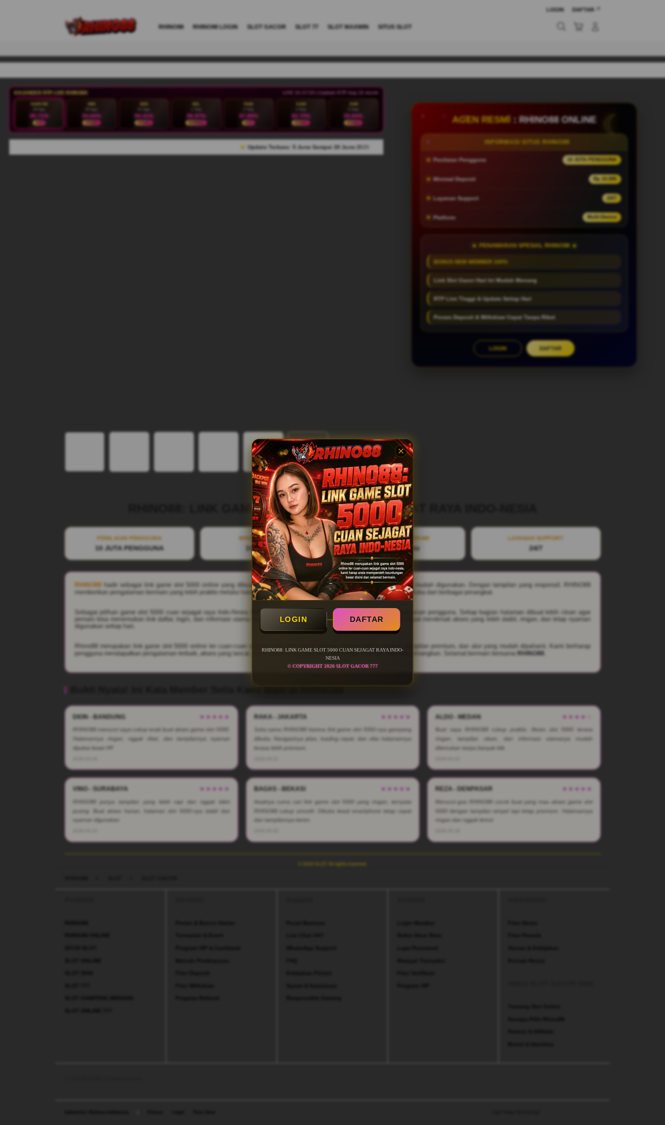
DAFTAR (367, 619)
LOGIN (293, 619)
